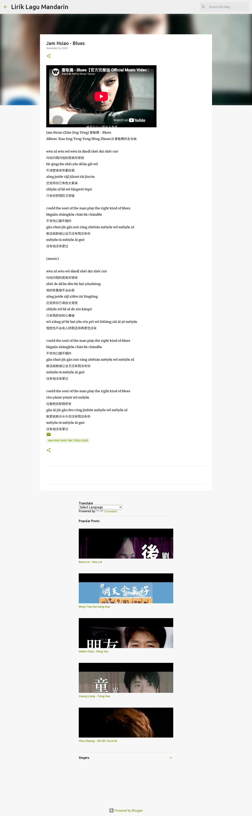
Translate (110, 511)
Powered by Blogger (128, 810)
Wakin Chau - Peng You (93, 651)
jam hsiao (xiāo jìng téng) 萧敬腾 (68, 440)
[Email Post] (48, 436)
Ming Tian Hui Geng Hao (94, 606)
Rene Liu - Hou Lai (90, 562)
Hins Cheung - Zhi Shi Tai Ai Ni (98, 740)
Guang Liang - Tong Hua (94, 696)
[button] (48, 56)
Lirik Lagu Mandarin (39, 6)
